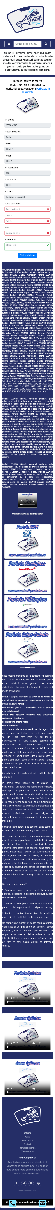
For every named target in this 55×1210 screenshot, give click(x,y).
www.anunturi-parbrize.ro (13, 270)
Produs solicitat (13, 131)
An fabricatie (11, 167)
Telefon (8, 215)
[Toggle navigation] (9, 44)
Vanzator (9, 191)
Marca (8, 143)
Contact (27, 1144)
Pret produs (10, 179)
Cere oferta (27, 1140)
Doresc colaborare (28, 1147)
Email (7, 227)
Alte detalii (10, 239)
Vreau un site (27, 1151)
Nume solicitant (13, 203)
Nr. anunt (9, 119)
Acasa (27, 1136)
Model (8, 155)
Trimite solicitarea (28, 255)
